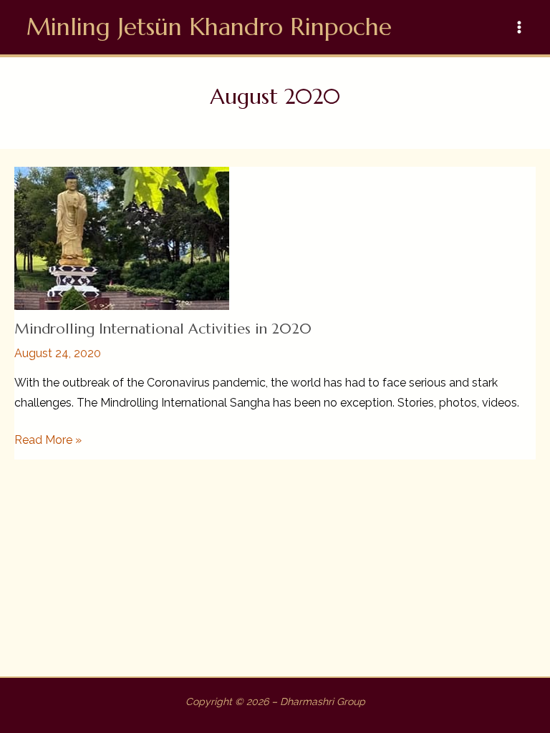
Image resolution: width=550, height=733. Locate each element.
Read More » (48, 441)
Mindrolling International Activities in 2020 (163, 329)
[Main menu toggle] (519, 27)
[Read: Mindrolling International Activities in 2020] (121, 237)
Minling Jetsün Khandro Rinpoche (209, 26)
